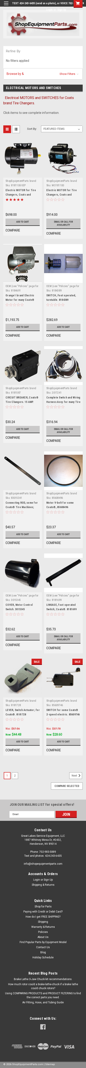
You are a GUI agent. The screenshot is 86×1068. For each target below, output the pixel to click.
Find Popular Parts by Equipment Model (43, 942)
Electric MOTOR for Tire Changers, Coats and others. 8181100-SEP (21, 195)
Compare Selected (66, 786)
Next (75, 775)
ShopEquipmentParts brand (21, 181)
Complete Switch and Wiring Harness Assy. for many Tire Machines (63, 402)
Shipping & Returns (43, 884)
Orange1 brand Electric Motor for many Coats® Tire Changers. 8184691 (20, 300)
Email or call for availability (63, 223)
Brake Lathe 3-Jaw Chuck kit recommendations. (43, 979)
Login (49, 9)
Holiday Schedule (43, 957)
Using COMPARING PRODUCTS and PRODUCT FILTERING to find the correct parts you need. (43, 995)
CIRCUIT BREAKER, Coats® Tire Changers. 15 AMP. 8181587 (22, 402)
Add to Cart (22, 222)
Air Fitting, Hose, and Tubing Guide (43, 1002)
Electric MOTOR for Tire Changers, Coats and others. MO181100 (61, 195)
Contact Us (43, 947)
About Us (43, 937)
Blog (43, 952)
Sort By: (32, 128)
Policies (43, 932)
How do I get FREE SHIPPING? (43, 916)
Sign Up (61, 9)
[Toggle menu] (6, 6)
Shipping (43, 921)
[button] (43, 74)
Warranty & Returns (43, 926)
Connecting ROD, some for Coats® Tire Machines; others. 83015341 (22, 507)
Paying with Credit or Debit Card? (43, 911)
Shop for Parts (43, 906)
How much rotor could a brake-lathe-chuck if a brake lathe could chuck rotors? (43, 986)
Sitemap (50, 1064)
